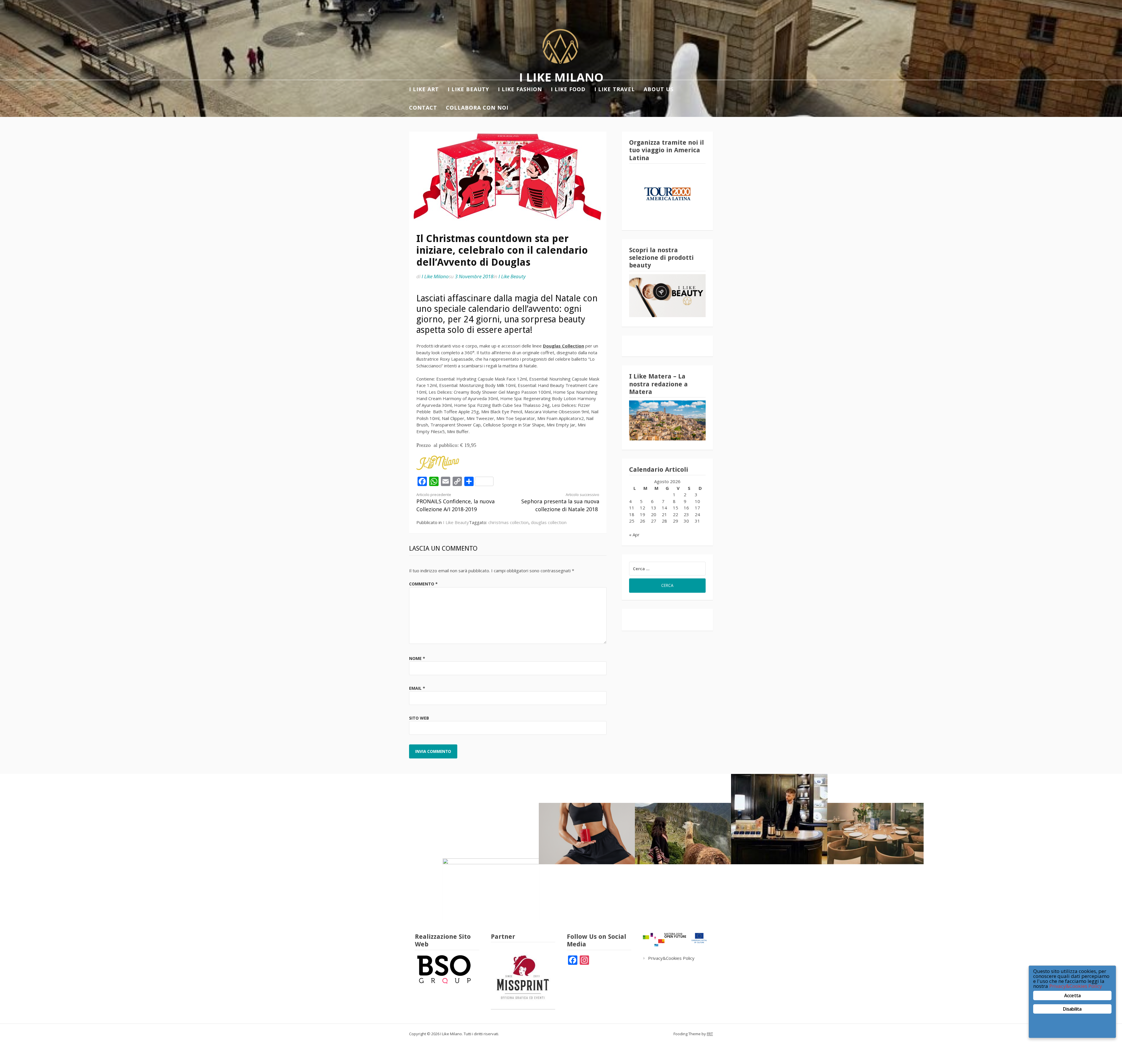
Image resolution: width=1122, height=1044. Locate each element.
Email (417, 688)
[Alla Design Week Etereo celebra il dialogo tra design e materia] (491, 889)
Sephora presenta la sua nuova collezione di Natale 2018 (560, 502)
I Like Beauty (512, 276)
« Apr (634, 534)
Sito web (419, 718)
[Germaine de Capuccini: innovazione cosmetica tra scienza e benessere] (587, 833)
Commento (423, 584)
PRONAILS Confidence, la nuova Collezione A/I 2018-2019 (455, 502)
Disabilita (1072, 1009)
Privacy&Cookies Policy (671, 958)
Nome (417, 658)
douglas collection (549, 522)
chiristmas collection (508, 522)
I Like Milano (561, 77)
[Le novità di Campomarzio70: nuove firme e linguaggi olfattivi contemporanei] (779, 819)
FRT (710, 1033)
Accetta (1072, 995)
